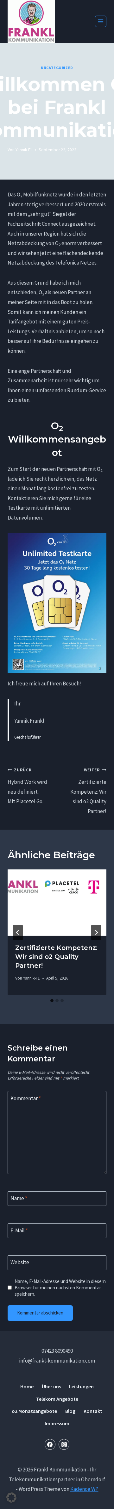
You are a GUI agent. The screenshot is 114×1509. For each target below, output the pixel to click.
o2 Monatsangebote (34, 1411)
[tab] (52, 1000)
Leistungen (81, 1386)
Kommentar (25, 1098)
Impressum (57, 1423)
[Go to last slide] (18, 932)
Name (18, 1198)
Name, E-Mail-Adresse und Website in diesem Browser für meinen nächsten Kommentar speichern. (60, 1287)
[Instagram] (64, 1444)
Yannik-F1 (24, 149)
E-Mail (19, 1230)
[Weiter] (96, 932)
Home (27, 1386)
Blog (70, 1411)
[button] (11, 1497)
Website (19, 1262)
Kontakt (93, 1411)
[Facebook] (50, 1444)
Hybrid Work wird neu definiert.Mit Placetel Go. (27, 786)
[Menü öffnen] (100, 21)
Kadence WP (84, 1488)
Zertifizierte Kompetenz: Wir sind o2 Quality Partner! (88, 791)
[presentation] (57, 902)
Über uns (51, 1386)
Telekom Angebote (57, 1399)
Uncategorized (57, 67)
